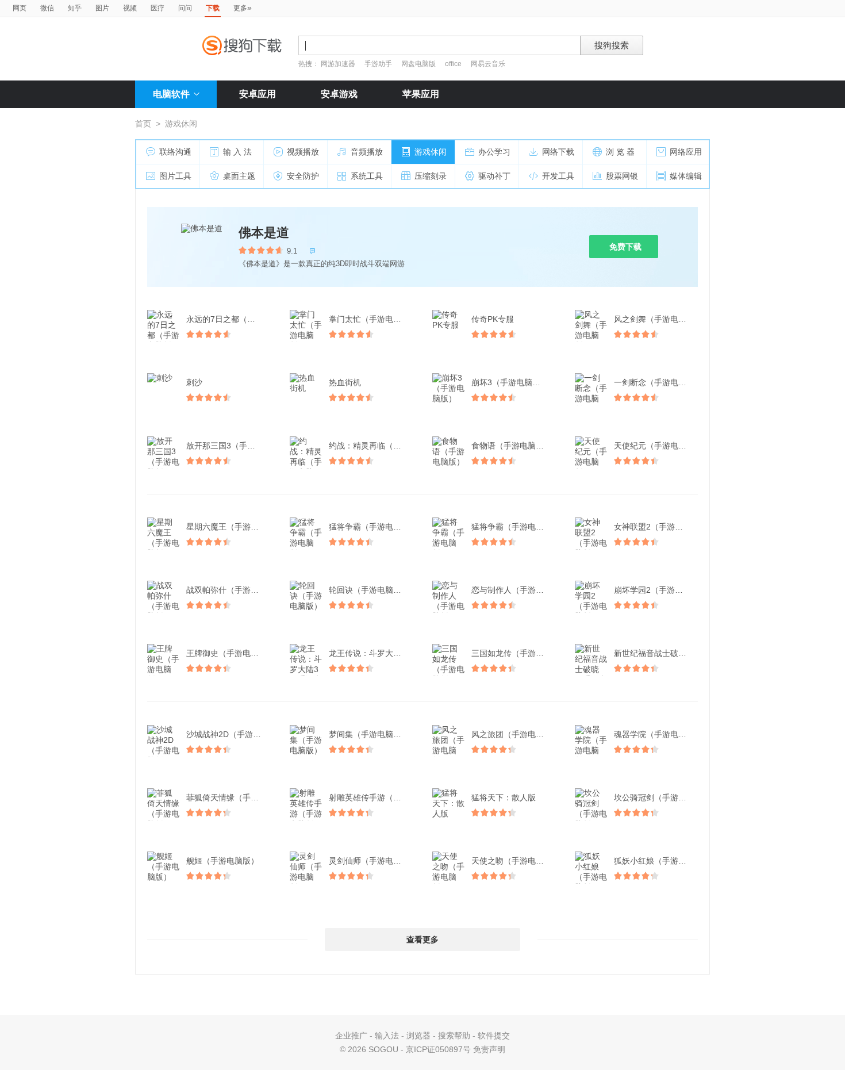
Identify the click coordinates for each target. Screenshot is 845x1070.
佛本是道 (264, 232)
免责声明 (489, 1049)
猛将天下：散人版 (503, 797)
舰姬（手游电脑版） (222, 860)
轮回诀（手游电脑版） (369, 590)
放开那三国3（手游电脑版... (229, 445)
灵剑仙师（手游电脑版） (372, 860)
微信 (47, 8)
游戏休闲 (430, 151)
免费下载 (625, 246)
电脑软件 (171, 94)
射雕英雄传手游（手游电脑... (372, 797)
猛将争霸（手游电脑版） (372, 526)
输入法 (387, 1035)
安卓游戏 (339, 94)
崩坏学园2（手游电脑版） (657, 590)
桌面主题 (239, 176)
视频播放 (303, 151)
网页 (19, 8)
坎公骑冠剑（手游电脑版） (657, 797)
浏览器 (418, 1035)
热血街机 (345, 382)
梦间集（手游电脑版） (369, 734)
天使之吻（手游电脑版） (514, 860)
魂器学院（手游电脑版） (657, 734)
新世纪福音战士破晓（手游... (657, 653)
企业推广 (351, 1035)
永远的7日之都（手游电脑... (229, 319)
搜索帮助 (454, 1035)
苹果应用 (420, 94)
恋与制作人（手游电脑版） (514, 590)
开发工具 (558, 176)
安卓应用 (257, 94)
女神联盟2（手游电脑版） (657, 526)
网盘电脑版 (418, 64)
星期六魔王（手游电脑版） (229, 526)
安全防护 (303, 176)
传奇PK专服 (492, 319)
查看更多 (422, 939)
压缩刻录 (430, 176)
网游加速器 (338, 64)
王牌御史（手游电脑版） (229, 653)
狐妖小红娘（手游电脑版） (657, 860)
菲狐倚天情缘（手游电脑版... (229, 797)
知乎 (75, 8)
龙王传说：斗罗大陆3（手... (372, 653)
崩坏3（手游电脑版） (509, 382)
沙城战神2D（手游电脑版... (229, 734)
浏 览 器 (620, 151)
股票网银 (622, 176)
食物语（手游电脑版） (511, 445)
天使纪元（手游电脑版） (657, 445)
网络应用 (686, 151)
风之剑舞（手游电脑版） (657, 319)
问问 (185, 8)
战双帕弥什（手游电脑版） (229, 590)
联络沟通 (175, 151)
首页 (143, 123)
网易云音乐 (488, 64)
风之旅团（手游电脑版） (514, 734)
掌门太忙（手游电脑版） (372, 319)
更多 (242, 7)
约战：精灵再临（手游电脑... (372, 445)
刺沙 (194, 382)
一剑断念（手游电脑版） (657, 382)
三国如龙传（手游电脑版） (514, 653)
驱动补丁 (494, 176)
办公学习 (494, 151)
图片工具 (175, 176)
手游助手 (379, 64)
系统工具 (367, 176)
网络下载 (558, 151)
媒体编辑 (686, 176)
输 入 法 (237, 151)
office (454, 64)
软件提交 (494, 1035)
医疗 (157, 8)
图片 (102, 8)
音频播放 (367, 151)
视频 (130, 8)
